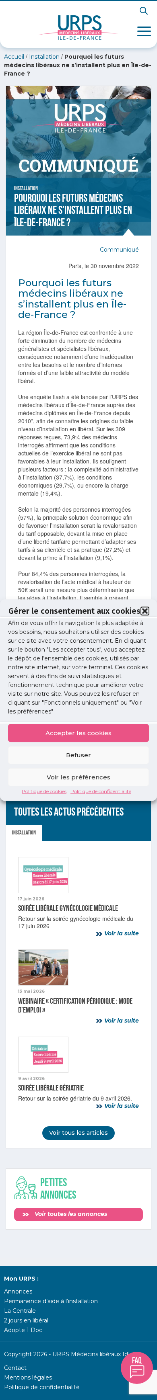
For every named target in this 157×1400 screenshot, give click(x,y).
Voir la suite (121, 933)
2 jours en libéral (26, 1320)
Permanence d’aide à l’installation (51, 1301)
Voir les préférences (78, 777)
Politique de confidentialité (100, 791)
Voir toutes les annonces (70, 1214)
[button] (145, 611)
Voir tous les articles (78, 1132)
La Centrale (20, 1310)
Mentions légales (28, 1377)
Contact (15, 1367)
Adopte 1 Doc (23, 1330)
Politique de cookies (44, 791)
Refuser (78, 755)
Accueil (14, 56)
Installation (44, 56)
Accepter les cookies (78, 733)
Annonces (18, 1291)
